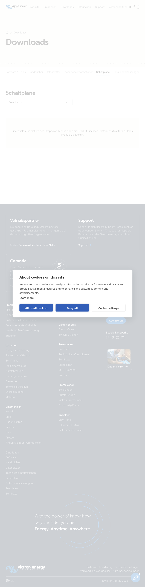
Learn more (26, 297)
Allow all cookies (36, 308)
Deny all (72, 308)
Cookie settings (108, 308)
